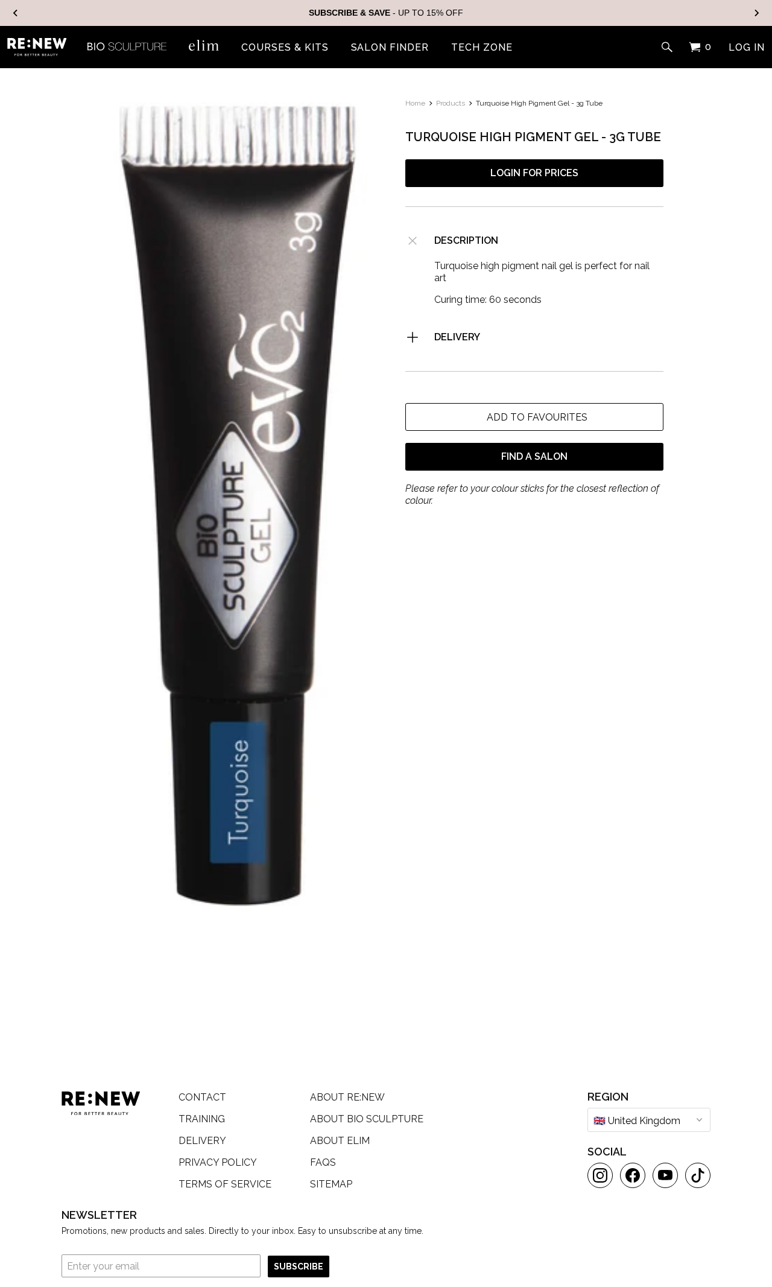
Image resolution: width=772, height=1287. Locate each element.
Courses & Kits (284, 47)
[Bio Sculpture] (126, 45)
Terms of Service (225, 1184)
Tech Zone (482, 47)
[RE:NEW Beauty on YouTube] (665, 1175)
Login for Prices (534, 173)
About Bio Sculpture (366, 1119)
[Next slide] (756, 13)
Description (466, 240)
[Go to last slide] (16, 13)
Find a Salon (534, 456)
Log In (747, 47)
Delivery (457, 337)
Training (202, 1119)
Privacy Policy (218, 1162)
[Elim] (204, 45)
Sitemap (331, 1184)
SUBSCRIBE (298, 1266)
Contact (202, 1097)
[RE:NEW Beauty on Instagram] (600, 1175)
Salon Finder (390, 47)
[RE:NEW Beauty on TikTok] (697, 1175)
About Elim (340, 1140)
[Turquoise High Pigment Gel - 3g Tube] (238, 507)
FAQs (323, 1162)
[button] (534, 417)
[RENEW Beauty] (36, 47)
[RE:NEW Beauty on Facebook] (632, 1175)
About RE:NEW (347, 1097)
